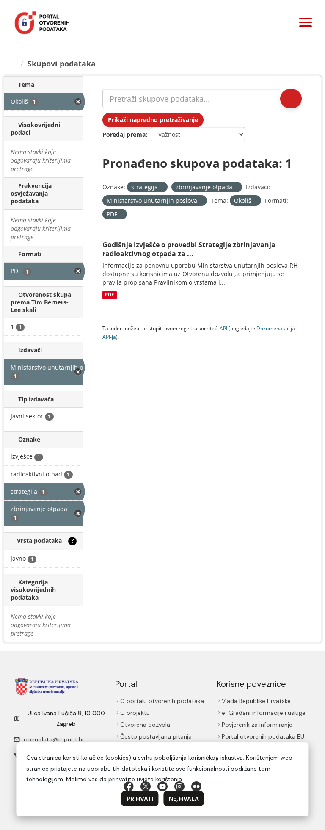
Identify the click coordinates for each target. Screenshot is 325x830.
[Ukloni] (161, 187)
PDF (109, 295)
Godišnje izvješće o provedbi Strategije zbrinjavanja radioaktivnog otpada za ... (188, 249)
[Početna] (13, 63)
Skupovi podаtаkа (62, 63)
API (223, 328)
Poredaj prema (124, 134)
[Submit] (291, 98)
